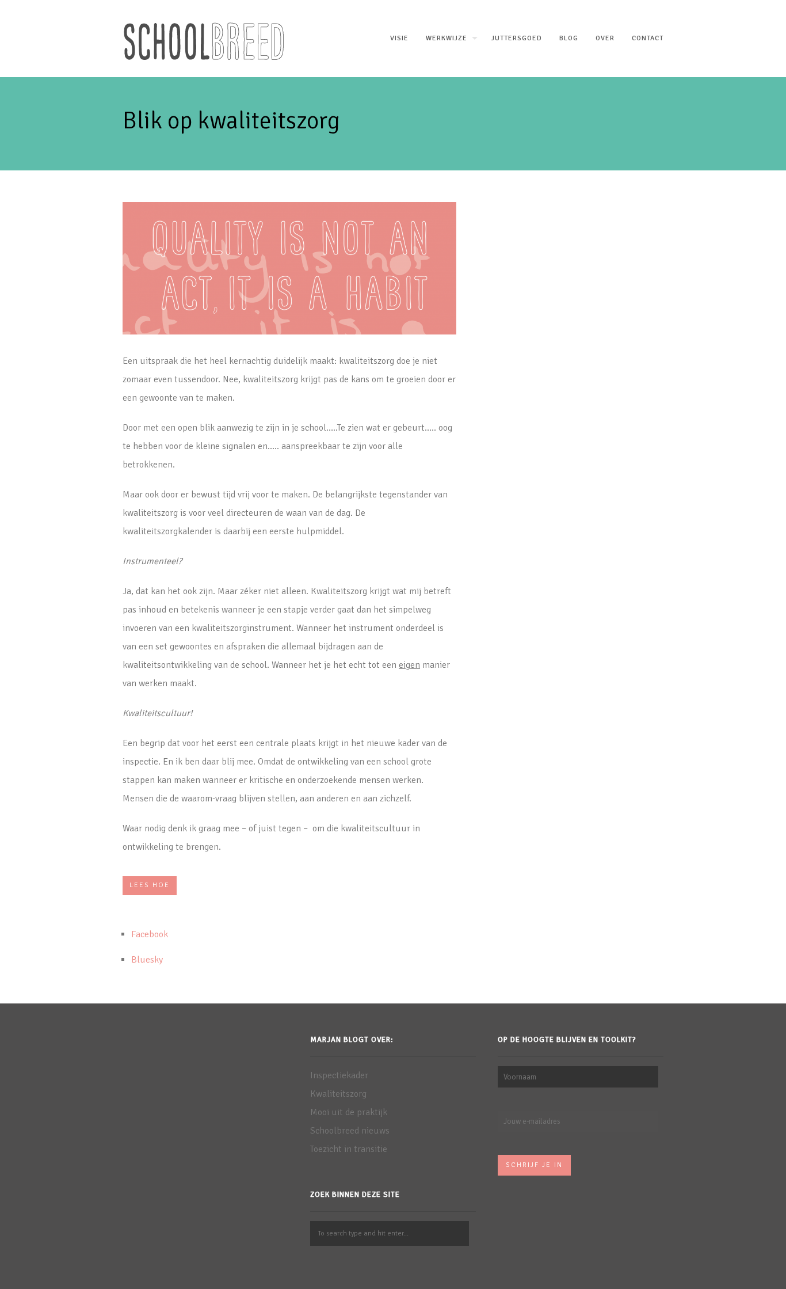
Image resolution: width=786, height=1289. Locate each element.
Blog (568, 38)
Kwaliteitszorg (338, 1094)
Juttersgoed (516, 38)
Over (605, 38)
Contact (647, 38)
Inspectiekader (339, 1075)
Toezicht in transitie (348, 1149)
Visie (399, 38)
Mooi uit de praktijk (348, 1112)
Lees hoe (149, 885)
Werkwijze (446, 38)
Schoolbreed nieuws (350, 1130)
